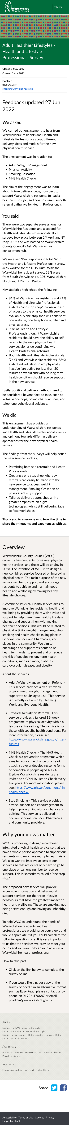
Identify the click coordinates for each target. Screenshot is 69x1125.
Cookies (39, 1117)
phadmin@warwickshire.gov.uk (17, 88)
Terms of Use (25, 1117)
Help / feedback (11, 1120)
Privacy (50, 1117)
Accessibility (9, 1117)
